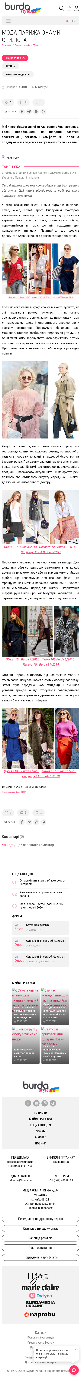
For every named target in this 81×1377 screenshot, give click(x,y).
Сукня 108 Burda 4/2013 (63, 297)
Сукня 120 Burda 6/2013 (41, 297)
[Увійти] (76, 8)
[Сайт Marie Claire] (41, 1287)
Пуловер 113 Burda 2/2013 (19, 297)
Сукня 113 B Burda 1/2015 (21, 771)
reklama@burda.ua (20, 1180)
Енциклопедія (22, 45)
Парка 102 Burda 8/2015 (57, 659)
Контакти (40, 1332)
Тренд (36, 45)
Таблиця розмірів (40, 1238)
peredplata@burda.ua (20, 1162)
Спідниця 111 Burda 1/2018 (41, 776)
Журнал (40, 1137)
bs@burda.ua (61, 1162)
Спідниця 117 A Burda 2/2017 (41, 552)
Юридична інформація (40, 1337)
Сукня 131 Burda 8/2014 (20, 547)
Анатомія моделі (16, 74)
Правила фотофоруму (40, 1342)
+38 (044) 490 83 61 (60, 1180)
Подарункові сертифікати (41, 1257)
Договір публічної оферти (40, 1362)
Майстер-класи (23, 983)
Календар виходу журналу (40, 1228)
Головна (6, 45)
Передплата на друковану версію (40, 1219)
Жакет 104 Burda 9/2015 (22, 659)
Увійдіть (8, 845)
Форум (17, 916)
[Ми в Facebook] (28, 1103)
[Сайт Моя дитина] (40, 1295)
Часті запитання (40, 1248)
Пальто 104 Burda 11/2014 (41, 664)
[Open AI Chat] (74, 1370)
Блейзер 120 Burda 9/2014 (57, 547)
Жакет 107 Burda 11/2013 (59, 771)
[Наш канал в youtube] (36, 1103)
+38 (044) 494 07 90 (20, 1166)
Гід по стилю (13, 58)
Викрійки (40, 1113)
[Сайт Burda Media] (40, 1304)
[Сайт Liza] (40, 1276)
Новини (40, 1143)
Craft (9, 66)
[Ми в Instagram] (44, 1103)
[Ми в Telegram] (53, 1103)
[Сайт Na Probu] (40, 1315)
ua (68, 21)
